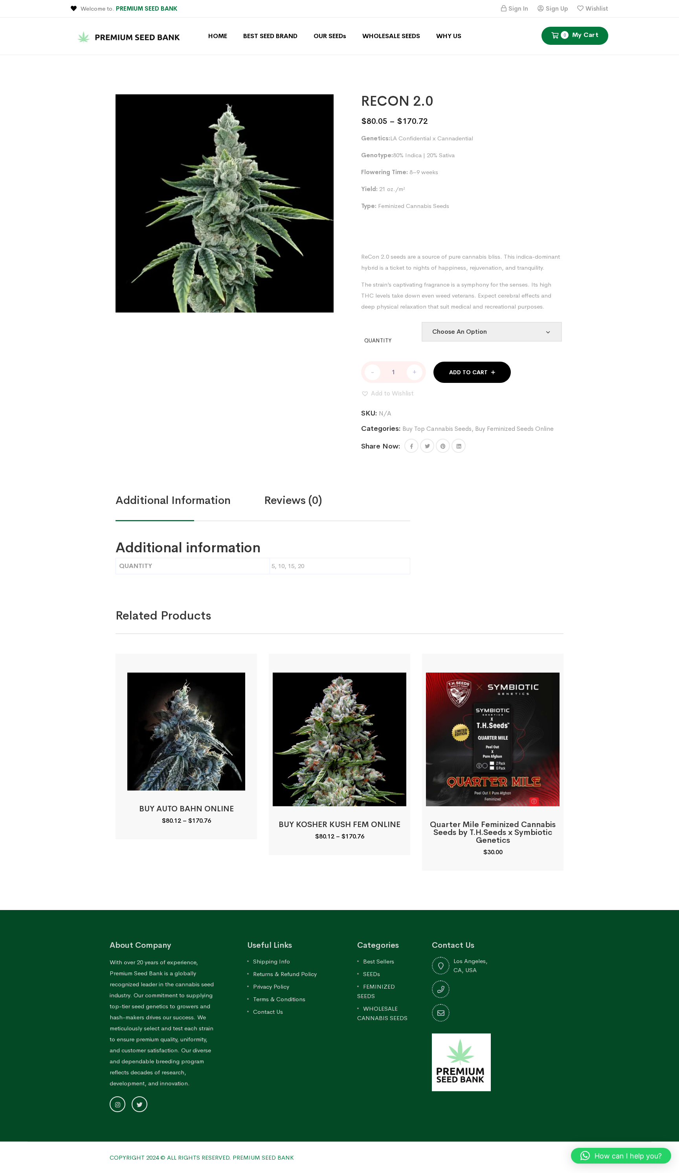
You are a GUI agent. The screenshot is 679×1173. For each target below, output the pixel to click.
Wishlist (596, 8)
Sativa (447, 155)
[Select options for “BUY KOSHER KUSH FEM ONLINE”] (339, 797)
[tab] (190, 500)
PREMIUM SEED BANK (146, 8)
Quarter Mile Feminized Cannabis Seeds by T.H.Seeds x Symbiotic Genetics (493, 832)
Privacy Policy (271, 986)
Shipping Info (271, 961)
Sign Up (557, 8)
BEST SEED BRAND (270, 36)
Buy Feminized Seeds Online (514, 429)
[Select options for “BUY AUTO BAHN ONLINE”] (186, 782)
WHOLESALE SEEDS (391, 36)
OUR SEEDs (330, 36)
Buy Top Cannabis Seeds (437, 429)
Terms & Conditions (279, 999)
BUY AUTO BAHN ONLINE (186, 809)
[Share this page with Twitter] (427, 446)
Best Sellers (378, 961)
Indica (413, 155)
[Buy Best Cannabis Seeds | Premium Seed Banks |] (130, 35)
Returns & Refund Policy (285, 974)
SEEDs (371, 974)
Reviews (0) (293, 500)
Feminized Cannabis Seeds (413, 206)
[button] (387, 393)
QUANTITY (377, 340)
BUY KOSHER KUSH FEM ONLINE (339, 824)
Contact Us (268, 1011)
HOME (217, 36)
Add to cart (468, 372)
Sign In (518, 8)
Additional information (173, 500)
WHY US (448, 36)
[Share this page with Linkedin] (458, 446)
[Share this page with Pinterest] (443, 446)
